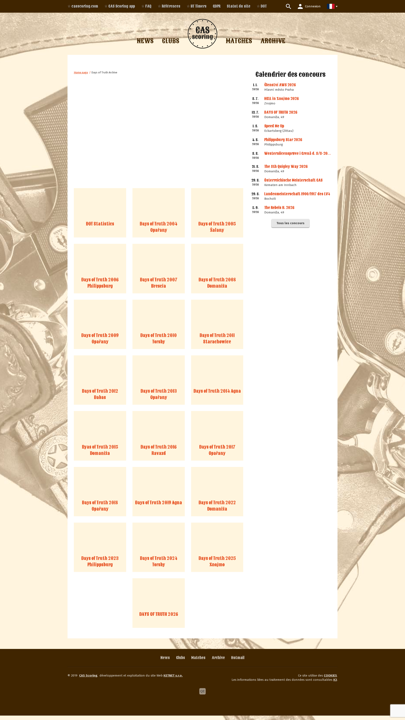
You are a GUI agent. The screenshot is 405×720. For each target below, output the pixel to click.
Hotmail (237, 657)
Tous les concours (290, 223)
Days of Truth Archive (104, 72)
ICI (335, 680)
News (165, 657)
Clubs (180, 657)
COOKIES (330, 675)
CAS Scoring (88, 675)
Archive (218, 657)
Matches (198, 657)
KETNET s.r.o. (173, 675)
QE (202, 691)
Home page (81, 72)
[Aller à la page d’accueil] (202, 34)
